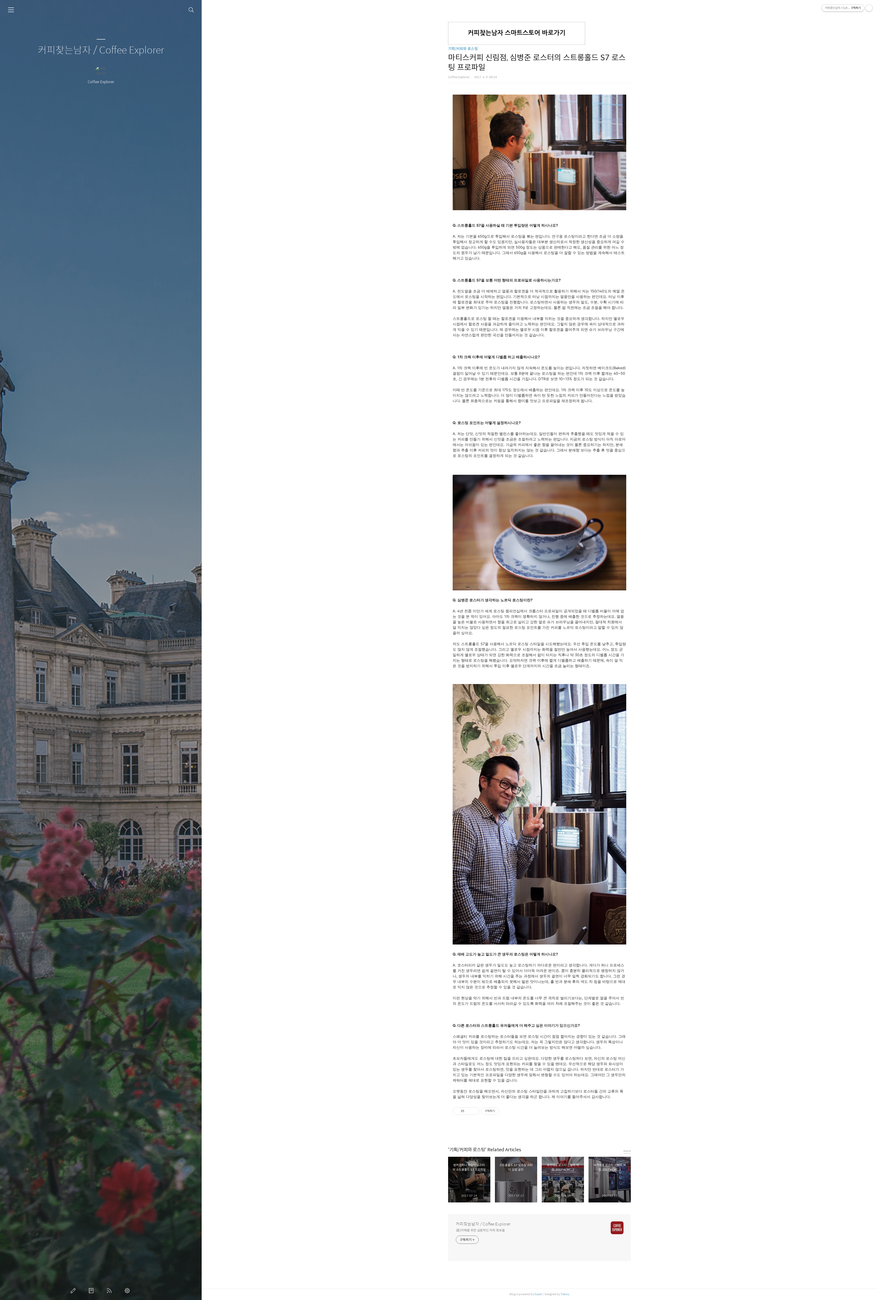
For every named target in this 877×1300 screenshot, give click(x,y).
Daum (538, 1294)
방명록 (92, 1290)
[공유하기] (468, 1111)
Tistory (565, 1294)
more (627, 1151)
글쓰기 (74, 1290)
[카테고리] (11, 10)
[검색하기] (191, 10)
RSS (110, 1290)
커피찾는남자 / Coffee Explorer (101, 50)
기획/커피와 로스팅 (463, 48)
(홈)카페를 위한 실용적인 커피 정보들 (480, 1230)
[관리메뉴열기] (869, 8)
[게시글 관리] (474, 1111)
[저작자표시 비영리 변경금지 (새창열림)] (505, 1111)
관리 (128, 1290)
